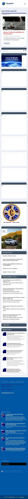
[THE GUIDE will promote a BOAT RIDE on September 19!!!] (4, 334)
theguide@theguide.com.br (7, 392)
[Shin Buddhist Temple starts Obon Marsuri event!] (4, 358)
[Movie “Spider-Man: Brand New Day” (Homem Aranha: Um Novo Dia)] (4, 351)
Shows (19, 364)
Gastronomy (17, 363)
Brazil (17, 335)
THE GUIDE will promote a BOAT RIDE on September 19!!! (16, 334)
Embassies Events (16, 337)
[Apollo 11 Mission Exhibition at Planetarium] (14, 23)
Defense (19, 372)
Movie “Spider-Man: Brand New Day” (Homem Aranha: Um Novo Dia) (15, 351)
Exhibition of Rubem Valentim (9, 255)
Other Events (17, 36)
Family (14, 338)
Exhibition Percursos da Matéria (10, 268)
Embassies (16, 336)
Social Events (11, 420)
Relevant (22, 338)
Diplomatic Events (10, 336)
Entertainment (12, 36)
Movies (14, 354)
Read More (6, 43)
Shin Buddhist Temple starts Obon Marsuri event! (14, 358)
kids (21, 363)
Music (23, 363)
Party (13, 364)
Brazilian (20, 335)
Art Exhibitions (6, 36)
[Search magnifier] (26, 51)
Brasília (13, 335)
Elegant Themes (12, 497)
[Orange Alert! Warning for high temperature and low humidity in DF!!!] (4, 344)
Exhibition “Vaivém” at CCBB (9, 272)
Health (14, 347)
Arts (13, 353)
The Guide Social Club (14, 365)
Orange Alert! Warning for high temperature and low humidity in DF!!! (15, 344)
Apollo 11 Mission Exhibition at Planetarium (13, 33)
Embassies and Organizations (19, 441)
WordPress (22, 497)
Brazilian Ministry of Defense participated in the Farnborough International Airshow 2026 (14, 370)
